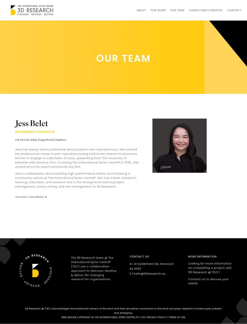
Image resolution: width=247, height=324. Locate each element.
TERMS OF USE (177, 317)
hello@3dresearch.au (150, 273)
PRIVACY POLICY (156, 317)
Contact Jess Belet (29, 197)
